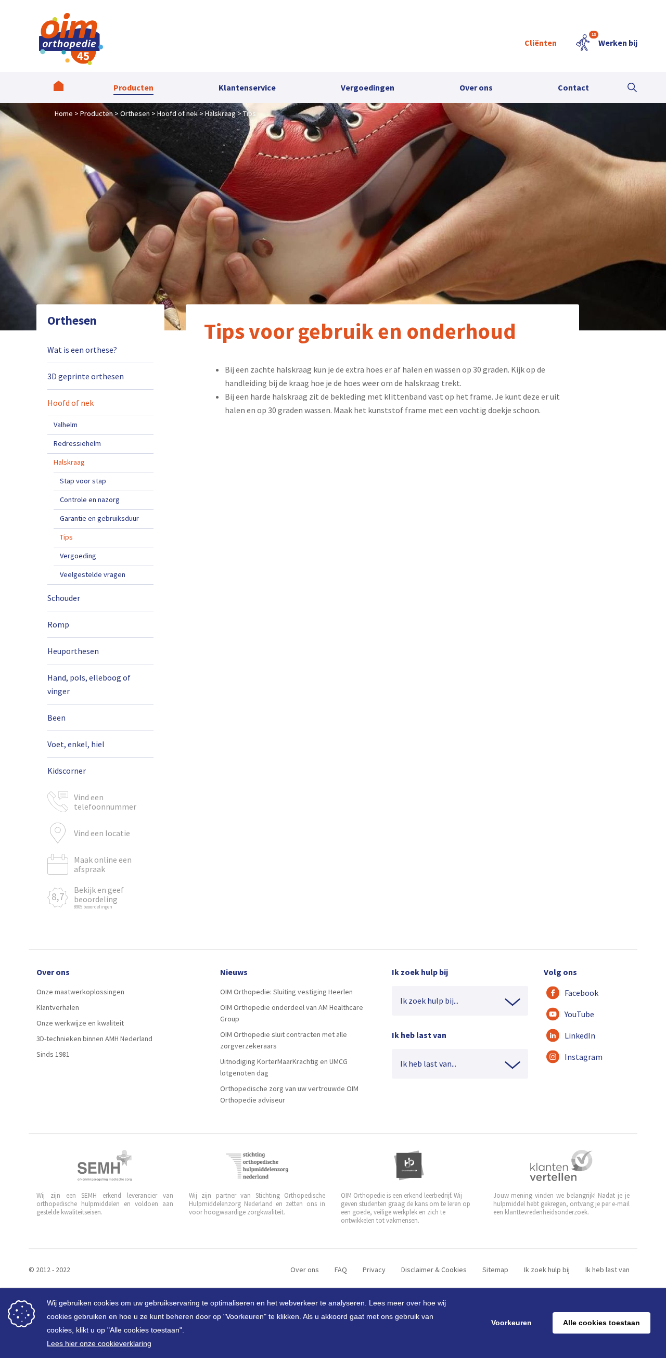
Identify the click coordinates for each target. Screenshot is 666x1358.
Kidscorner (66, 770)
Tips (66, 537)
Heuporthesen (73, 651)
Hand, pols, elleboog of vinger (89, 684)
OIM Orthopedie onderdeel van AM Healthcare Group (291, 1013)
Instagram (584, 1057)
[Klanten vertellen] (561, 1165)
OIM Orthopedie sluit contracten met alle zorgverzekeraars (283, 1040)
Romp (58, 624)
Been (56, 717)
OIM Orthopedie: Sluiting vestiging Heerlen (286, 991)
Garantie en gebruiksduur (99, 518)
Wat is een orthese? (82, 349)
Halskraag (69, 462)
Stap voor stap (83, 480)
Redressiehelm (77, 443)
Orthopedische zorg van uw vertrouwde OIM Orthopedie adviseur (289, 1094)
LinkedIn (580, 1035)
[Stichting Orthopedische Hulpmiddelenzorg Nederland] (257, 1165)
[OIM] (71, 39)
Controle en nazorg (90, 499)
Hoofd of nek (70, 403)
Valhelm (66, 424)
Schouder (63, 598)
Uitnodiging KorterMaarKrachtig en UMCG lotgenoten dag (284, 1067)
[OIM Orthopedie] (58, 87)
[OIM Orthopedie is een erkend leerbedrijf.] (409, 1165)
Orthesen (72, 320)
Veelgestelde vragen (92, 574)
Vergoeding (78, 555)
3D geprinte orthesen (85, 376)
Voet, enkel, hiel (76, 744)
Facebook (581, 993)
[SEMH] (105, 1165)
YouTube (579, 1014)
